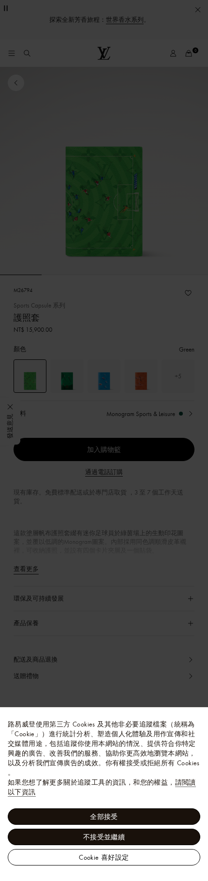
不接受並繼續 (104, 837)
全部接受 (104, 816)
